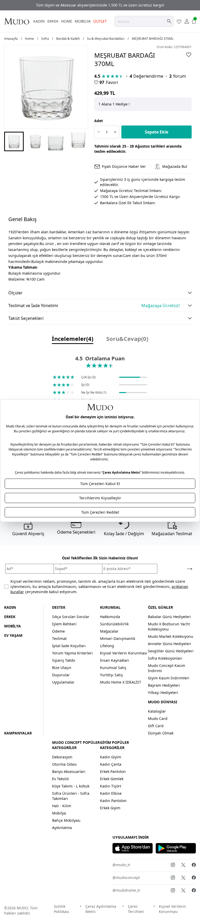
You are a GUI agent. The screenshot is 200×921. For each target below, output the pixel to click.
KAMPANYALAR (18, 733)
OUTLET (100, 21)
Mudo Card (157, 718)
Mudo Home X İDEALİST (120, 682)
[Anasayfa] (16, 21)
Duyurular (61, 674)
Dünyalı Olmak (160, 733)
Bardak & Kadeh (68, 39)
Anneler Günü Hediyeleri (169, 643)
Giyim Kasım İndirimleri (168, 677)
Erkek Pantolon (113, 771)
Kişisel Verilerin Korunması (123, 653)
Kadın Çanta (110, 764)
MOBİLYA (83, 21)
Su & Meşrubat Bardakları (105, 39)
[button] (14, 141)
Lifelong (107, 645)
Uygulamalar (63, 682)
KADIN (39, 21)
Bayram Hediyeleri (164, 685)
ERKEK (53, 21)
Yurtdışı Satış (111, 674)
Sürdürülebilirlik (114, 623)
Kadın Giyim (110, 756)
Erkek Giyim (110, 807)
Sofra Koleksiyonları (165, 658)
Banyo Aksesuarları (68, 771)
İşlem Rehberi (64, 623)
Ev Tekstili (60, 778)
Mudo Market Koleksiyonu (170, 636)
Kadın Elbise (111, 793)
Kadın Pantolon (113, 800)
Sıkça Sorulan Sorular (70, 616)
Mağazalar (109, 631)
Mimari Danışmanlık (117, 638)
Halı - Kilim (61, 805)
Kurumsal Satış (113, 667)
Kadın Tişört (110, 786)
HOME (66, 21)
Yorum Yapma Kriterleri (72, 653)
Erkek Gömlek (111, 778)
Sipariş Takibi (63, 660)
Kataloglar (157, 711)
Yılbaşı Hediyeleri (163, 692)
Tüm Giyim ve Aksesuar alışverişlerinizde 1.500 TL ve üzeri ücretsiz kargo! (100, 5)
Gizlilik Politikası (61, 909)
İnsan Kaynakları (114, 660)
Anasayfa (11, 39)
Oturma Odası (64, 764)
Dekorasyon (62, 756)
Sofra (45, 39)
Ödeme (58, 631)
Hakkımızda (110, 616)
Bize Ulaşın (61, 667)
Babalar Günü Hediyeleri (169, 616)
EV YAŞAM (13, 635)
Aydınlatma (62, 827)
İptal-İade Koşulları (69, 645)
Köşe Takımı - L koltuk (70, 786)
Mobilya (59, 813)
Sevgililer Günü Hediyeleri (170, 650)
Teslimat (59, 638)
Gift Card (156, 725)
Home (29, 39)
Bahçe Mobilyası (66, 820)
